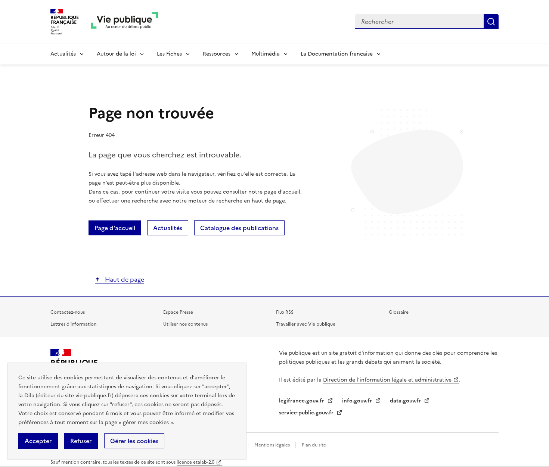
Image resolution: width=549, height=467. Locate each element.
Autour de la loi (116, 54)
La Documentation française (337, 54)
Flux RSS (285, 312)
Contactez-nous (67, 312)
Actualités (63, 54)
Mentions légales (272, 445)
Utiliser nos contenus (185, 324)
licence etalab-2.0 (195, 462)
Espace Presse (178, 312)
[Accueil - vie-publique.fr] (124, 22)
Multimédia (265, 54)
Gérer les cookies (134, 440)
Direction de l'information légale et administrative (387, 380)
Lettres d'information (73, 324)
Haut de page (123, 279)
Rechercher (491, 21)
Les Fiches (169, 54)
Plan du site (314, 445)
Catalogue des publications (239, 227)
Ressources (216, 54)
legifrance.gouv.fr (302, 401)
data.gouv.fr (406, 401)
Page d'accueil (114, 227)
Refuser (81, 440)
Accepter (38, 440)
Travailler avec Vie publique (305, 324)
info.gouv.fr (357, 401)
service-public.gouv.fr (307, 413)
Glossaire (399, 312)
